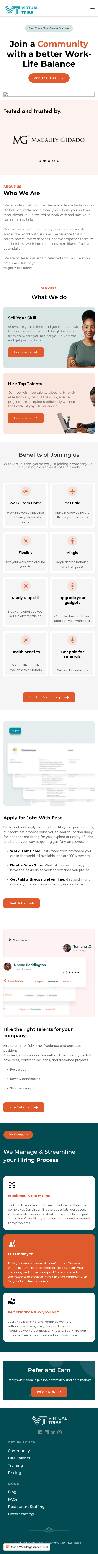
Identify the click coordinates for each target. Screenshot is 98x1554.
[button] (92, 10)
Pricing (14, 1473)
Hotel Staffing (21, 1514)
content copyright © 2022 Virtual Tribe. (49, 1543)
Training (15, 1465)
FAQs (13, 1499)
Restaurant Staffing (27, 1506)
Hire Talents (19, 1458)
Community (19, 1451)
